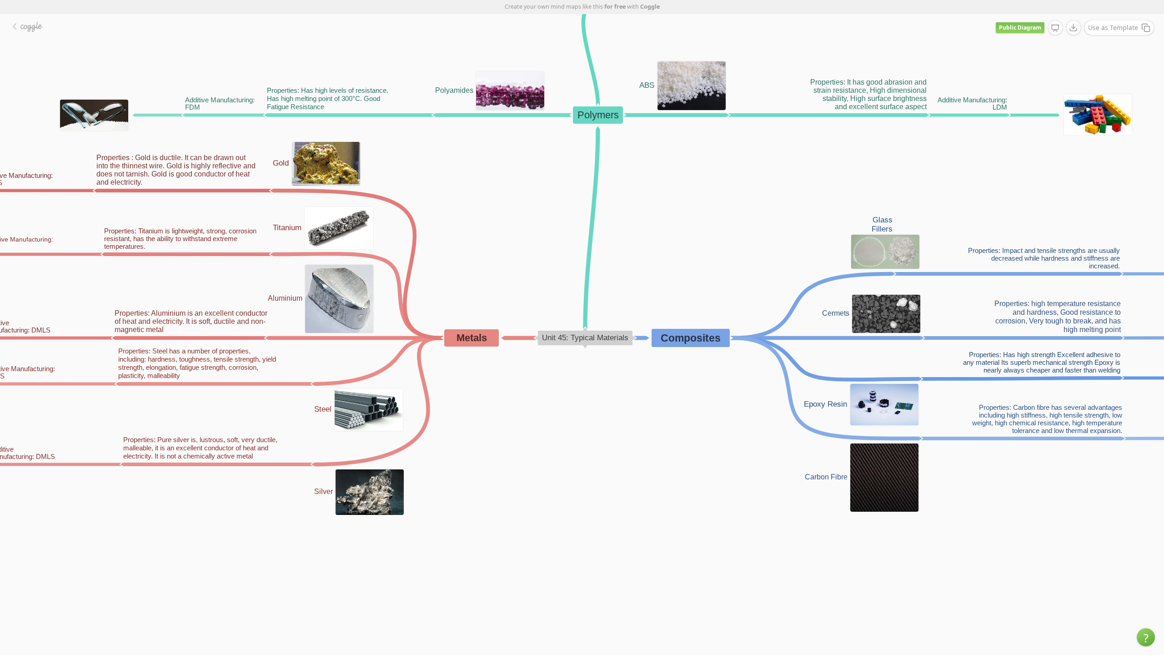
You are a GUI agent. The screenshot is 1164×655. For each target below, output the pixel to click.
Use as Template (1113, 27)
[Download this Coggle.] (1073, 27)
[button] (1146, 637)
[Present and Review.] (1055, 28)
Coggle (650, 6)
